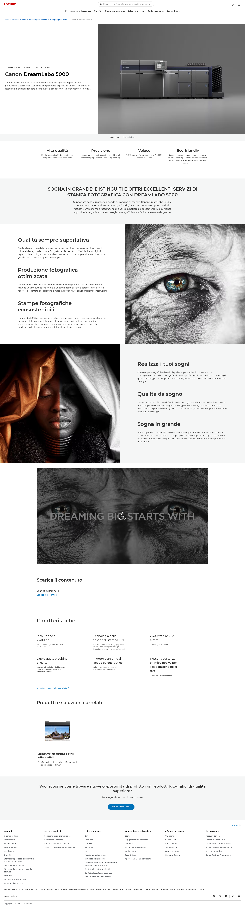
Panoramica (115, 137)
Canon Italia (9, 896)
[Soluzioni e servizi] (145, 11)
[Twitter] (233, 896)
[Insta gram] (220, 896)
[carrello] (239, 5)
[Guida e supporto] (165, 11)
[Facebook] (214, 896)
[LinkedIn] (226, 896)
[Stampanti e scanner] (126, 11)
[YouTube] (239, 896)
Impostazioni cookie (195, 889)
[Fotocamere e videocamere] (92, 11)
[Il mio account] (233, 5)
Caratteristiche (129, 137)
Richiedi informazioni (121, 807)
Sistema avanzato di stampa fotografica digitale (27, 67)
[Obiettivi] (103, 11)
